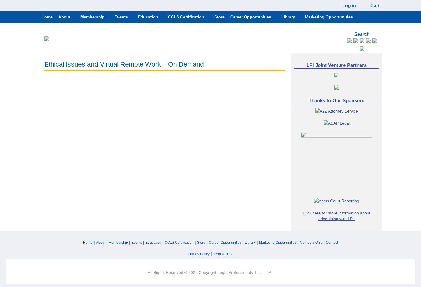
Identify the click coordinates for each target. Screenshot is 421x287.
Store (201, 243)
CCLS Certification (179, 243)
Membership (118, 243)
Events (136, 243)
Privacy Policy (199, 254)
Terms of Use (223, 254)
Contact (332, 243)
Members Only (311, 243)
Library (250, 243)
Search (362, 34)
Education (153, 243)
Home (88, 243)
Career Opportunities (225, 243)
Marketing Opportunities (277, 243)
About (100, 243)
